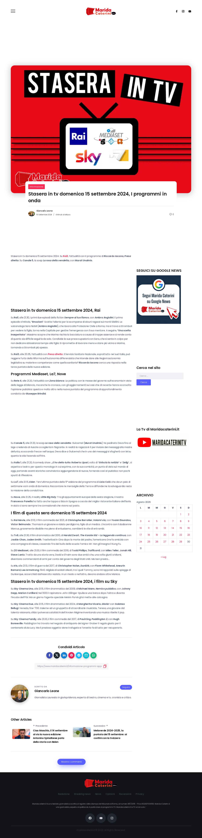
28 (172, 541)
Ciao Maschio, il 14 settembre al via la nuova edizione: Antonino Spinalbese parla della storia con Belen (50, 736)
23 (188, 535)
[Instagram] (182, 11)
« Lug (163, 557)
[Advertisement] (164, 247)
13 (165, 528)
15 (181, 528)
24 (140, 541)
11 (149, 528)
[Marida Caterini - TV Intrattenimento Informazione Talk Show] (101, 11)
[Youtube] (188, 11)
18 (149, 535)
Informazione (36, 186)
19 (157, 535)
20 (164, 535)
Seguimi (126, 687)
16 (189, 528)
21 (173, 535)
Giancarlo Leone (44, 210)
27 (164, 541)
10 (141, 528)
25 (148, 541)
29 (180, 541)
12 (157, 528)
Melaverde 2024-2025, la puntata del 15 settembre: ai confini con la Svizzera (110, 734)
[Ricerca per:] (160, 376)
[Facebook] (175, 11)
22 (180, 535)
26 (156, 541)
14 (173, 528)
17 (141, 535)
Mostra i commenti (71, 761)
